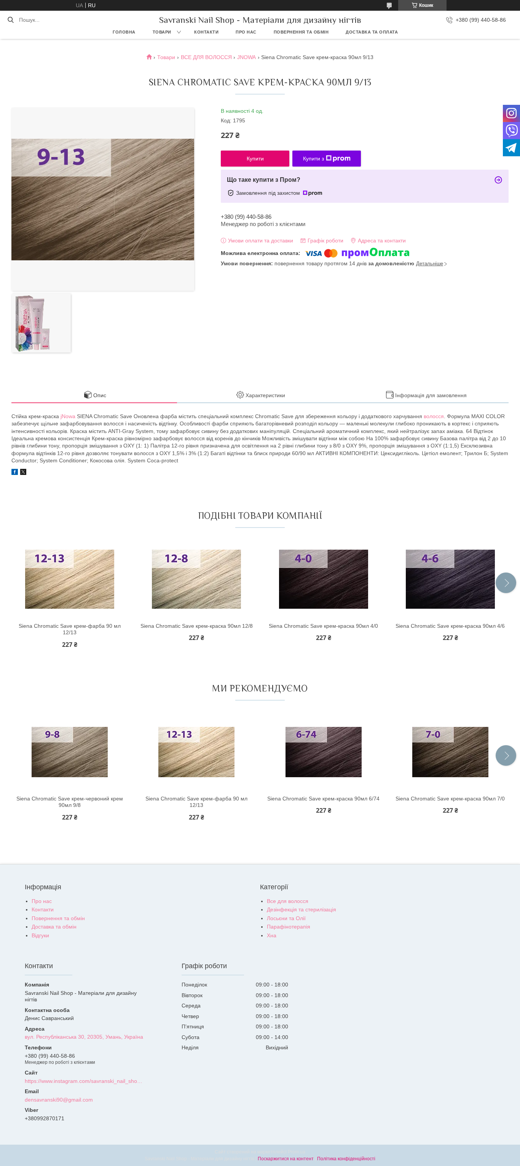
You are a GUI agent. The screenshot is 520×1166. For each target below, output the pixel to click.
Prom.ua (296, 1152)
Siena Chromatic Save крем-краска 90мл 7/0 (450, 799)
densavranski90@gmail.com (59, 1100)
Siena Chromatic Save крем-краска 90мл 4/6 (450, 626)
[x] (23, 473)
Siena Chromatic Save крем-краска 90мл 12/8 (196, 626)
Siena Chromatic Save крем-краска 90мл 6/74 (323, 799)
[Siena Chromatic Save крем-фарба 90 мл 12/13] (69, 579)
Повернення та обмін (301, 32)
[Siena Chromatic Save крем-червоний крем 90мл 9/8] (69, 752)
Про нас (246, 32)
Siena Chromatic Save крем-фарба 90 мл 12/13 (70, 629)
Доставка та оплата (372, 32)
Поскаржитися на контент (286, 1158)
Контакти (206, 32)
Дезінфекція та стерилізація (301, 909)
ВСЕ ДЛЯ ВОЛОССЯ (206, 57)
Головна (124, 32)
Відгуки (40, 935)
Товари (162, 32)
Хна (271, 935)
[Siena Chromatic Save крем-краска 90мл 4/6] (450, 579)
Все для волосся (287, 901)
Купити (255, 159)
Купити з (313, 159)
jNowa (68, 416)
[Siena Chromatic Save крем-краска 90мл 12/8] (196, 579)
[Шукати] (10, 19)
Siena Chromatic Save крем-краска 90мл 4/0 (323, 626)
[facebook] (14, 473)
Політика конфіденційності (346, 1158)
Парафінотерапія (288, 927)
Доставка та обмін (54, 927)
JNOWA (246, 57)
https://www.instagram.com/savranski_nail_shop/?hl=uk (84, 1081)
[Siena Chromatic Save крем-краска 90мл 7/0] (450, 752)
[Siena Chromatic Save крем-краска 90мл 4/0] (323, 579)
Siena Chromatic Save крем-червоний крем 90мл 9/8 (69, 802)
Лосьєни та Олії (286, 918)
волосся (434, 416)
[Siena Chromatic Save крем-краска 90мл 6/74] (323, 752)
